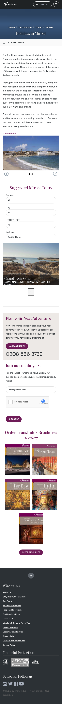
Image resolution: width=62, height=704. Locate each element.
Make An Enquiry (17, 346)
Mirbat (49, 27)
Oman (39, 27)
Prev (6, 174)
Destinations (25, 27)
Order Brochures (31, 552)
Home (12, 27)
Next (55, 174)
